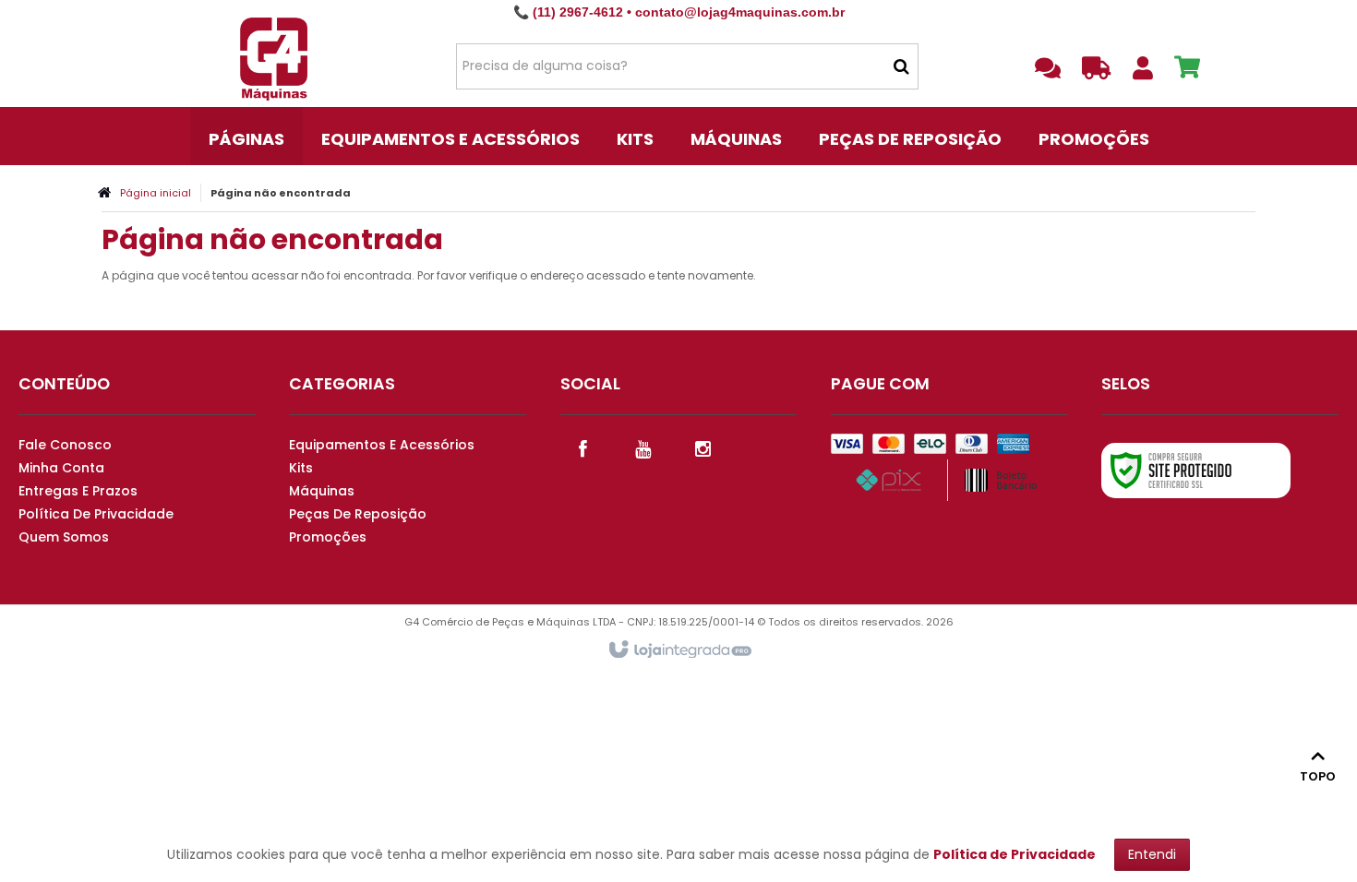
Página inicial (155, 192)
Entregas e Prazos (78, 491)
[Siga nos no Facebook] (583, 447)
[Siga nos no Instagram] (703, 447)
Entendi (1152, 854)
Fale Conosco (65, 444)
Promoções (327, 537)
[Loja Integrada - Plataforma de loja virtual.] (679, 650)
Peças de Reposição (357, 514)
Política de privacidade (96, 514)
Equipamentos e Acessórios (381, 444)
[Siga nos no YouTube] (643, 447)
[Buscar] (901, 66)
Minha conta (61, 468)
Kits (301, 468)
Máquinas (321, 491)
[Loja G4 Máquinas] (273, 65)
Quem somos (63, 537)
